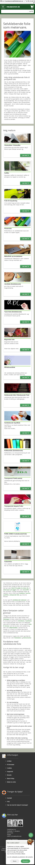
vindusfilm (26, 590)
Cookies (9, 768)
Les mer (24, 155)
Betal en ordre (11, 782)
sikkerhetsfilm (13, 627)
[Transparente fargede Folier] (17, 499)
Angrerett (10, 771)
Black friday (10, 778)
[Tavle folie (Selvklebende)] (17, 304)
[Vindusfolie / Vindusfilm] (17, 138)
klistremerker (27, 638)
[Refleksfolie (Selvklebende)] (17, 443)
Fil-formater (10, 764)
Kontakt (9, 798)
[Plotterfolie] (17, 221)
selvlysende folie (14, 595)
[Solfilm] (17, 166)
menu (3, 7)
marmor (28, 593)
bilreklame (21, 621)
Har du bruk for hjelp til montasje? (17, 805)
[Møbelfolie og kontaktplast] (17, 249)
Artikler (9, 761)
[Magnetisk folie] (17, 332)
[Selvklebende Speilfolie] (17, 415)
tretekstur (22, 593)
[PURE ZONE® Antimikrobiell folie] (17, 527)
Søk (30, 11)
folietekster (17, 638)
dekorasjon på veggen (9, 590)
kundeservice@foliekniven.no (14, 1)
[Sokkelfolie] (17, 554)
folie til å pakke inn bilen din (20, 588)
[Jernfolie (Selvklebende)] (17, 277)
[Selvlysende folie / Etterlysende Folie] (17, 388)
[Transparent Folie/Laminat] (17, 471)
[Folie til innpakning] (17, 193)
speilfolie (6, 595)
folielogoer (6, 619)
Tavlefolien (28, 621)
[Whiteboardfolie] (17, 360)
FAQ (8, 801)
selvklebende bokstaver (19, 600)
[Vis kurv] (32, 7)
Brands (9, 775)
